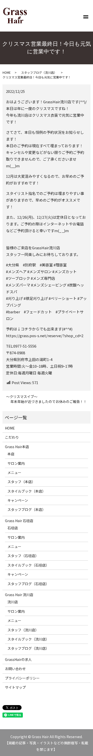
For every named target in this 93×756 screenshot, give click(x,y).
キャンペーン (17, 500)
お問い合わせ (15, 668)
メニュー (14, 472)
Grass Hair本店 (17, 446)
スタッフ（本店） (21, 481)
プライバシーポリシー (22, 678)
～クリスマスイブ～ (21, 396)
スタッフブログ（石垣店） (28, 583)
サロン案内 (16, 463)
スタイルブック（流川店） (28, 639)
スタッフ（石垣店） (23, 555)
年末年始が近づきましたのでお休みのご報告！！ (48, 401)
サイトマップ (15, 687)
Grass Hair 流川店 (19, 594)
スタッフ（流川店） (23, 629)
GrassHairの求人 (18, 659)
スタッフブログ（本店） (26, 509)
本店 (10, 453)
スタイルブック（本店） (26, 491)
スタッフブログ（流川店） (39, 72)
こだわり (12, 437)
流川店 (12, 601)
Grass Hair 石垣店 (19, 520)
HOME (6, 72)
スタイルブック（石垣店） (28, 565)
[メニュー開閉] (85, 15)
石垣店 (12, 527)
